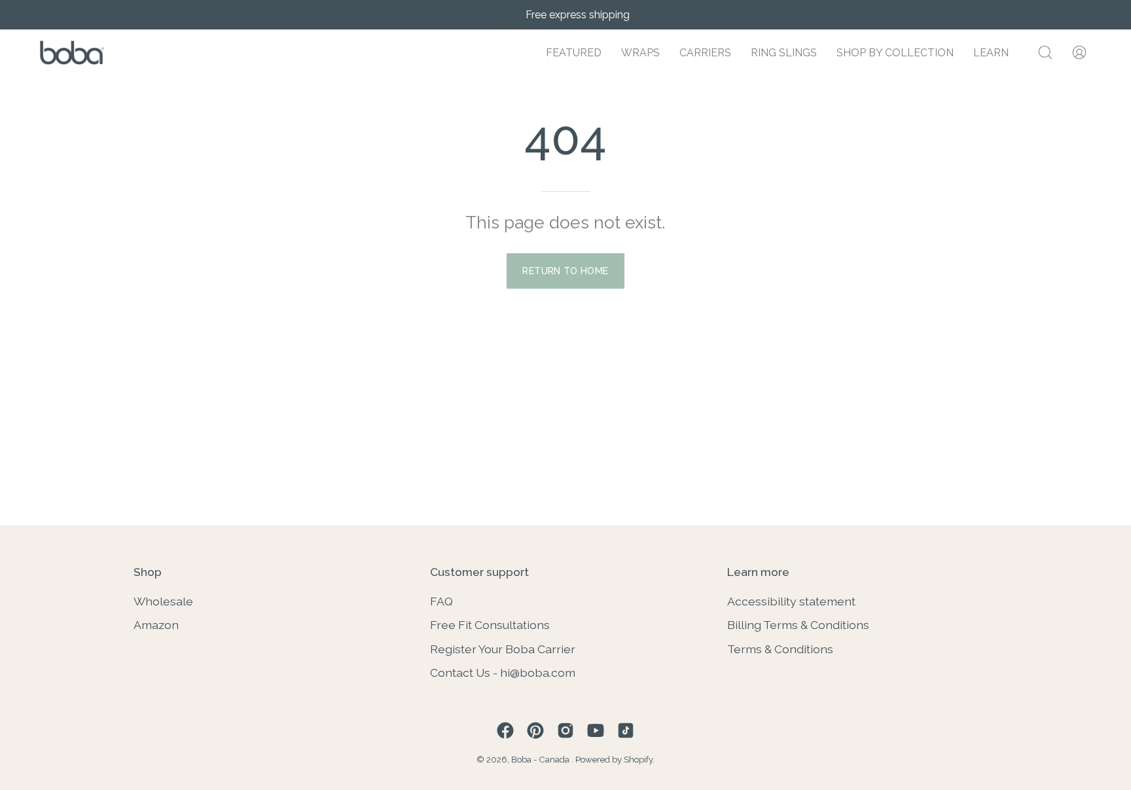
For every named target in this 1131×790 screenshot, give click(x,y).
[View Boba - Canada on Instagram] (565, 730)
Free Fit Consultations (490, 625)
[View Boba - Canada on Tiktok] (626, 730)
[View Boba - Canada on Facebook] (505, 730)
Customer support (479, 572)
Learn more (758, 572)
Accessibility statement (791, 601)
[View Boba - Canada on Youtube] (595, 730)
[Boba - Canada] (72, 52)
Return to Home (565, 270)
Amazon (156, 625)
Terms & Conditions (780, 648)
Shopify (638, 759)
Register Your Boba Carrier (502, 648)
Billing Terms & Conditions (798, 625)
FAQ (441, 601)
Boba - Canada (541, 759)
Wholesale (163, 601)
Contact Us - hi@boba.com (502, 672)
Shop (148, 572)
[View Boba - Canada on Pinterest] (535, 730)
